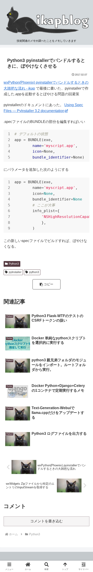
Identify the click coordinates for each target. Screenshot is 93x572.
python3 (34, 272)
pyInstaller (15, 272)
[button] (46, 284)
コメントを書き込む (46, 521)
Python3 (14, 263)
